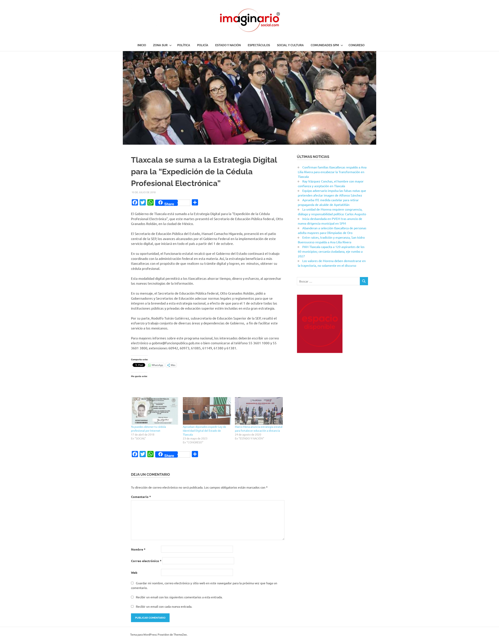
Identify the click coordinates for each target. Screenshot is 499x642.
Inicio (141, 45)
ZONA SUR (160, 45)
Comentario (141, 497)
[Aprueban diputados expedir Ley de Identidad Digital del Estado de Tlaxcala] (207, 411)
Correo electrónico (146, 561)
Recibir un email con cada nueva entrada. (164, 606)
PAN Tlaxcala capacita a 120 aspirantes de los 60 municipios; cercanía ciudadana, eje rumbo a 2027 (331, 251)
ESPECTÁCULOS (259, 45)
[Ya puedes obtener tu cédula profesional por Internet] (155, 411)
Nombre (138, 549)
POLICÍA (202, 45)
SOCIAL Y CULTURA (290, 45)
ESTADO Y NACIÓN (228, 45)
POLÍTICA (183, 45)
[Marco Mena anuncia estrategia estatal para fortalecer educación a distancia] (259, 411)
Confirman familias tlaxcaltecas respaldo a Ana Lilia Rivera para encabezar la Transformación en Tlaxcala (332, 171)
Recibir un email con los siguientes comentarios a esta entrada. (179, 597)
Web (134, 572)
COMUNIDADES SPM (325, 45)
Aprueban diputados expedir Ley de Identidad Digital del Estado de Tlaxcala (204, 430)
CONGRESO (357, 45)
